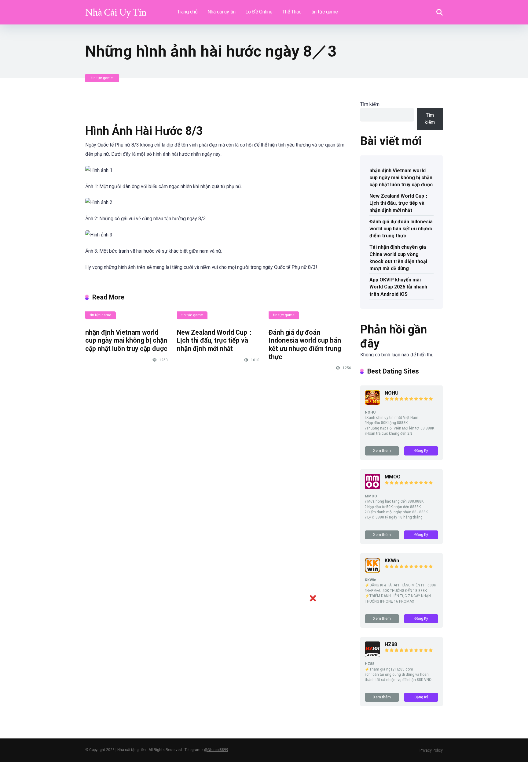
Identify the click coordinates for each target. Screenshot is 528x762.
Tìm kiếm (370, 104)
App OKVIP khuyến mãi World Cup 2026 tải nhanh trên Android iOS (398, 287)
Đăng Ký (421, 450)
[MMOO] (372, 487)
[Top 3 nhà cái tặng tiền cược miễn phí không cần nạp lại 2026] (115, 10)
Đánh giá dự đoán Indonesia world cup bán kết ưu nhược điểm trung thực (305, 345)
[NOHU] (372, 404)
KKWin (392, 560)
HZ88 (391, 644)
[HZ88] (372, 655)
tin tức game (324, 12)
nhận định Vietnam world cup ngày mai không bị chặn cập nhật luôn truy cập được (126, 340)
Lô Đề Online (259, 12)
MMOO (393, 477)
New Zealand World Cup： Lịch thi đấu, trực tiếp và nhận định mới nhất (215, 340)
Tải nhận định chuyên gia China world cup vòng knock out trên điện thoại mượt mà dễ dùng (398, 257)
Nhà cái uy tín (221, 12)
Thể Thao (292, 12)
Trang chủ (187, 12)
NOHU (391, 393)
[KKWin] (372, 571)
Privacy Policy (431, 750)
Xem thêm (382, 450)
